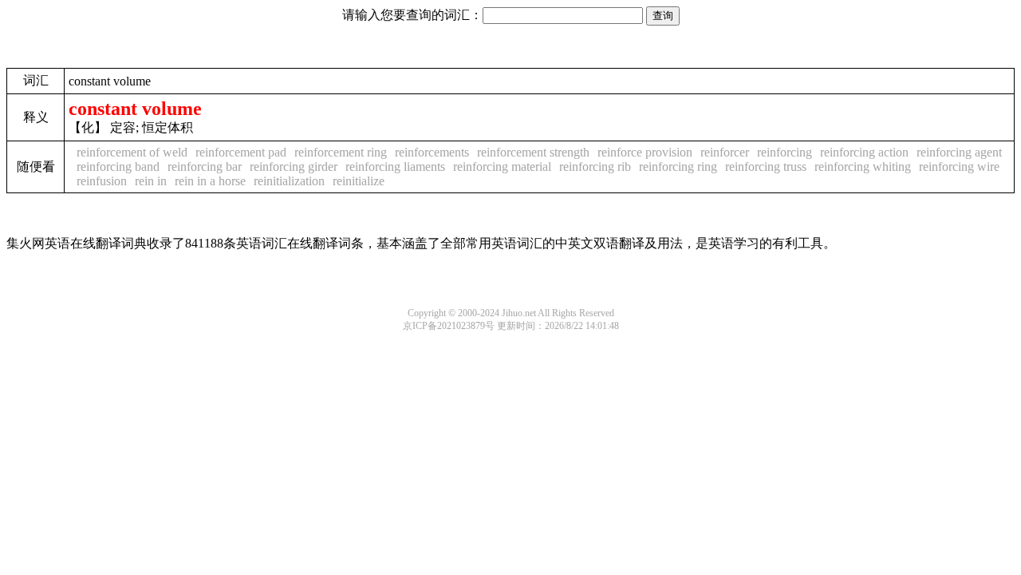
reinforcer (724, 152)
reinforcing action (864, 152)
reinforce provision (644, 152)
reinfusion (102, 181)
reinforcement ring (340, 152)
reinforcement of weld (132, 152)
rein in (151, 181)
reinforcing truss (765, 166)
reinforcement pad (240, 152)
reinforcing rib (595, 166)
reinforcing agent (959, 152)
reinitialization (289, 181)
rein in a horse (210, 181)
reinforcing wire (959, 166)
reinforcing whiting (862, 166)
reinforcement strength (533, 152)
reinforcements (432, 152)
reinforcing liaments (395, 166)
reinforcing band (118, 166)
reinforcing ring (678, 166)
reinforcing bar (205, 166)
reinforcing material (502, 166)
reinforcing (784, 152)
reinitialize (358, 181)
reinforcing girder (293, 166)
